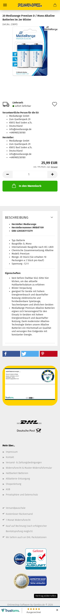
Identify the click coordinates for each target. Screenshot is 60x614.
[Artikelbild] (30, 50)
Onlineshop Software (18, 604)
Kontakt (10, 457)
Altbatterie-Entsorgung (18, 478)
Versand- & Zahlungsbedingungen (24, 462)
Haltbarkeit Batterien (17, 473)
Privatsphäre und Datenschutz (22, 494)
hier (47, 278)
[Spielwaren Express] (30, 5)
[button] (7, 174)
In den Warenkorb (30, 186)
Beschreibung (16, 217)
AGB (8, 489)
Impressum (12, 451)
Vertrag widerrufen (46, 596)
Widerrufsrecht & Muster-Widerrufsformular (29, 467)
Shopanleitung (13, 484)
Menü (5, 5)
